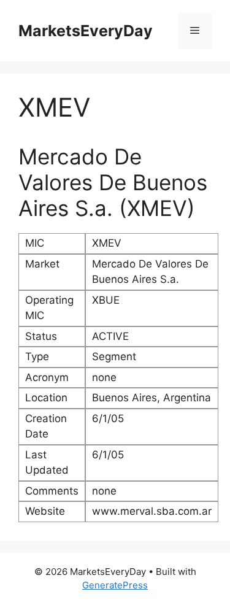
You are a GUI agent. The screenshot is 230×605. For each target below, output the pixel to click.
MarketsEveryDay (85, 30)
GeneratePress (115, 585)
